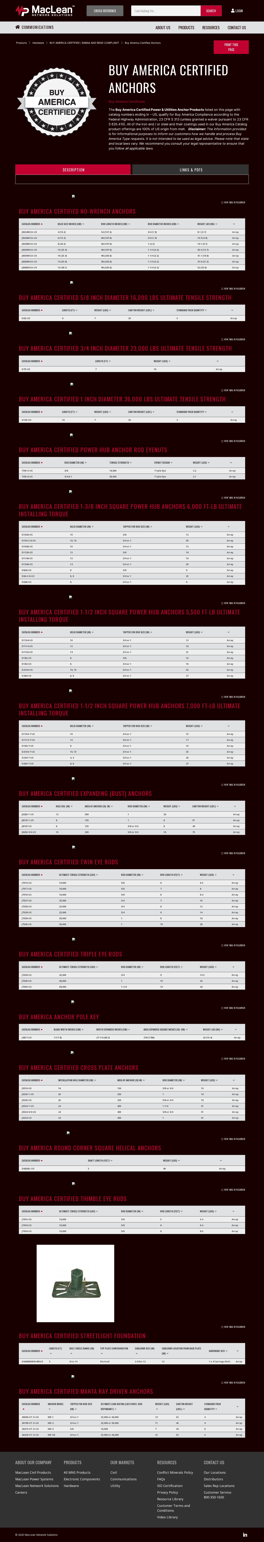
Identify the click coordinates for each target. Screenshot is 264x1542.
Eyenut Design (162, 462)
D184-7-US (28, 745)
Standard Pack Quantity (190, 310)
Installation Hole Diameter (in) (75, 1080)
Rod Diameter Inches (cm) (162, 224)
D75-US (26, 369)
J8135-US (27, 826)
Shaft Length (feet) (99, 1160)
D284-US (26, 675)
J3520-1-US (28, 1094)
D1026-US (27, 534)
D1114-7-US (28, 740)
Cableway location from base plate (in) (181, 1350)
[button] (105, 10)
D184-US (26, 663)
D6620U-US (28, 1168)
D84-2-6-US (28, 576)
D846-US (26, 582)
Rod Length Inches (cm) (114, 224)
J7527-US (27, 900)
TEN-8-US (27, 476)
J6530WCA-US (29, 249)
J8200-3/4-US (29, 832)
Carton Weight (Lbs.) (140, 310)
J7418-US (27, 1231)
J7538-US (27, 918)
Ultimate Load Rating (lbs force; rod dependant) (121, 1406)
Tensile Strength (119, 462)
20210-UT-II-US (30, 1428)
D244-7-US (28, 757)
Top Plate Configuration (114, 1348)
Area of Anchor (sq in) (129, 1080)
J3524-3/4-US (29, 1112)
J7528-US (27, 906)
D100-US (26, 419)
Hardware (38, 42)
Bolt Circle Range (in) (82, 1348)
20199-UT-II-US (30, 1423)
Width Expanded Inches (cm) (111, 1029)
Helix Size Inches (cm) (70, 224)
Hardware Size (217, 1351)
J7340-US (27, 980)
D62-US (26, 318)
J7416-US (27, 1225)
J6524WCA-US (29, 232)
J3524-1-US (28, 1106)
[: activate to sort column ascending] (237, 224)
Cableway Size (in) (144, 1348)
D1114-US (27, 646)
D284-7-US (28, 763)
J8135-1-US (28, 820)
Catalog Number (31, 224)
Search (211, 10)
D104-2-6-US (29, 540)
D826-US (26, 570)
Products (21, 42)
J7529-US (27, 912)
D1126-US (27, 552)
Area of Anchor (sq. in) (97, 806)
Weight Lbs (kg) (206, 224)
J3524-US (27, 1117)
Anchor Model (56, 1404)
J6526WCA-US (29, 238)
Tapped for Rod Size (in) (136, 526)
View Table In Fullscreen (234, 202)
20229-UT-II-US (30, 1434)
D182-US (26, 658)
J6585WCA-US (29, 267)
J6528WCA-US (29, 243)
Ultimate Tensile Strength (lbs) (77, 875)
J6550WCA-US (29, 255)
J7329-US (27, 975)
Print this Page (231, 47)
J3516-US (27, 1088)
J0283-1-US (28, 814)
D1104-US (27, 640)
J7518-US (27, 894)
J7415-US (27, 1219)
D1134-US (27, 652)
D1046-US (27, 546)
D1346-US (27, 564)
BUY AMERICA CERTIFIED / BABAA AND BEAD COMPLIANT (84, 42)
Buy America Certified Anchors (143, 42)
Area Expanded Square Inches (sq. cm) (164, 1029)
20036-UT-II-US (30, 1417)
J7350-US (27, 986)
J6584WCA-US (29, 261)
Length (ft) (68, 310)
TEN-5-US (27, 470)
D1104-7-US (28, 734)
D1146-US (27, 558)
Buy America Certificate (127, 101)
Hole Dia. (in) (63, 806)
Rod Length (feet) (170, 875)
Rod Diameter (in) (74, 462)
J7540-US (27, 924)
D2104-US (27, 669)
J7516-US (27, 882)
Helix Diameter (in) (80, 526)
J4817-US (27, 1037)
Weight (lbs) (101, 310)
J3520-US (27, 1100)
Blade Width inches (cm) (67, 1029)
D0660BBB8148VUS (32, 1361)
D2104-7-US (28, 751)
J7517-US (27, 888)
